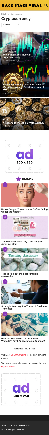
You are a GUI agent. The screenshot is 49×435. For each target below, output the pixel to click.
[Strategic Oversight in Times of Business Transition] (24, 292)
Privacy (13, 425)
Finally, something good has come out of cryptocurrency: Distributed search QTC (23, 87)
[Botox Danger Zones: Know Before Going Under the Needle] (24, 195)
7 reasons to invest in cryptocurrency (23, 123)
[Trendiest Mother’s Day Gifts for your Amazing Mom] (24, 227)
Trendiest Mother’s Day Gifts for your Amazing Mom (22, 242)
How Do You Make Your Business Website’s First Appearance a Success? (23, 339)
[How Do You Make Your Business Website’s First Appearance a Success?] (24, 324)
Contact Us (24, 425)
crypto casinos (8, 366)
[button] (46, 5)
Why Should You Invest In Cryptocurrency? (16, 56)
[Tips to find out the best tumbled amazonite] (24, 259)
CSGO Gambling (18, 355)
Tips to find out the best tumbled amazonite (19, 275)
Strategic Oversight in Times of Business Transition (24, 307)
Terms (4, 425)
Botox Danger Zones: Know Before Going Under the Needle (24, 210)
